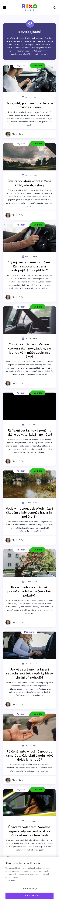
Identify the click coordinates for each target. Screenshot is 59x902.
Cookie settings (29, 888)
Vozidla (38, 65)
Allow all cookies (29, 895)
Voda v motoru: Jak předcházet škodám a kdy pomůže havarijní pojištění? (29, 513)
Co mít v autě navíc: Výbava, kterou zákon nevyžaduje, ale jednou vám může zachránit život (29, 350)
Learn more (10, 881)
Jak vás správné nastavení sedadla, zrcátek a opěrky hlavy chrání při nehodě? (29, 673)
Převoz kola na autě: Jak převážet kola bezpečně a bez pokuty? (29, 591)
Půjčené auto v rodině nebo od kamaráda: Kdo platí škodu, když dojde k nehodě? (29, 756)
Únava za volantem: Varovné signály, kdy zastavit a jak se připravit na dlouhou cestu (29, 831)
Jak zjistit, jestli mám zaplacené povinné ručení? (29, 105)
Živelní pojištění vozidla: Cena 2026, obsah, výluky (30, 183)
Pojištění (21, 65)
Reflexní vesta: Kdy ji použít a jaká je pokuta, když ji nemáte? (29, 433)
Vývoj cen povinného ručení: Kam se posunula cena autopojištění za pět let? (29, 266)
